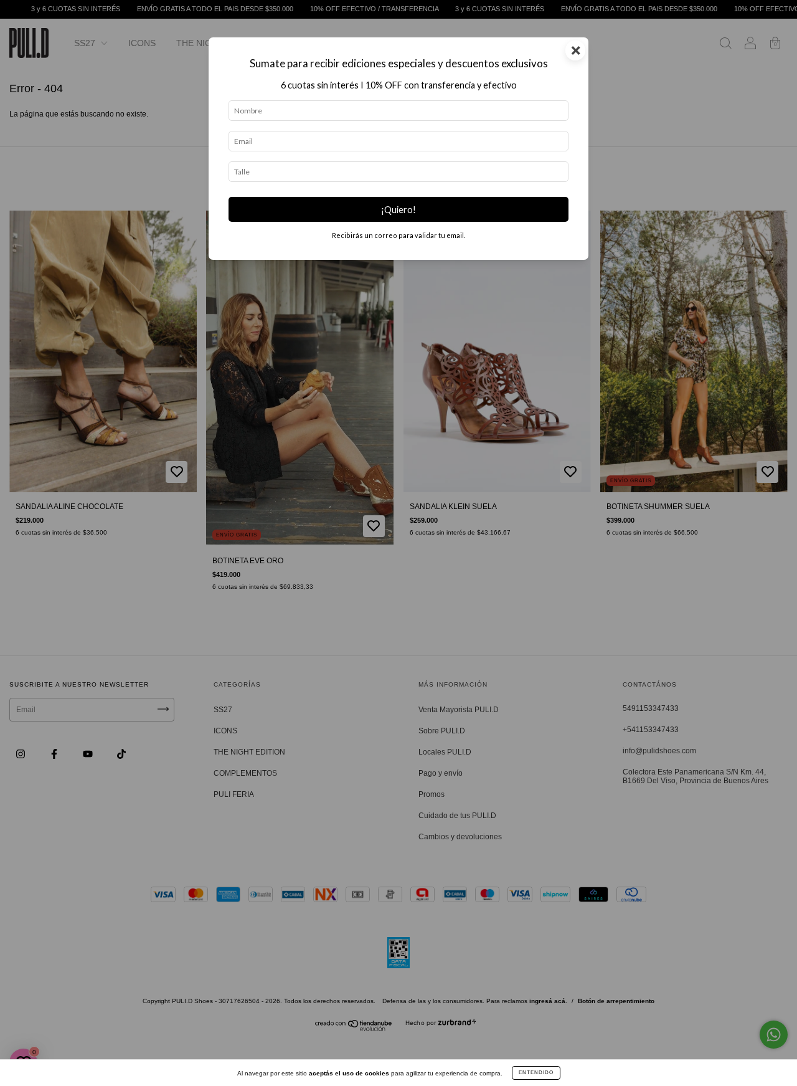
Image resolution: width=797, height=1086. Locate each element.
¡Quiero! (398, 209)
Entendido (536, 1072)
